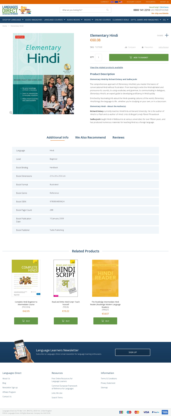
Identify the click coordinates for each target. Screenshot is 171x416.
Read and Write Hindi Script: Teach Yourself (66, 304)
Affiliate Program (9, 392)
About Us (6, 378)
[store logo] (17, 10)
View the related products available (106, 67)
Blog (4, 383)
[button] (8, 109)
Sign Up (133, 352)
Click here (164, 7)
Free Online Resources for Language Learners (62, 379)
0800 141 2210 (141, 10)
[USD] (120, 2)
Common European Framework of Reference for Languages (64, 387)
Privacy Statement (108, 383)
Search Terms (57, 397)
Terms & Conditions (109, 378)
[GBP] (112, 2)
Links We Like (57, 393)
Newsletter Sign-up (10, 387)
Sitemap (104, 387)
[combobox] (85, 10)
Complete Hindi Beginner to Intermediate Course (26, 304)
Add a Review (163, 47)
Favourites (150, 2)
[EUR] (116, 2)
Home (5, 26)
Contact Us (7, 396)
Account (134, 2)
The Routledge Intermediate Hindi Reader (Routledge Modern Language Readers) (105, 306)
